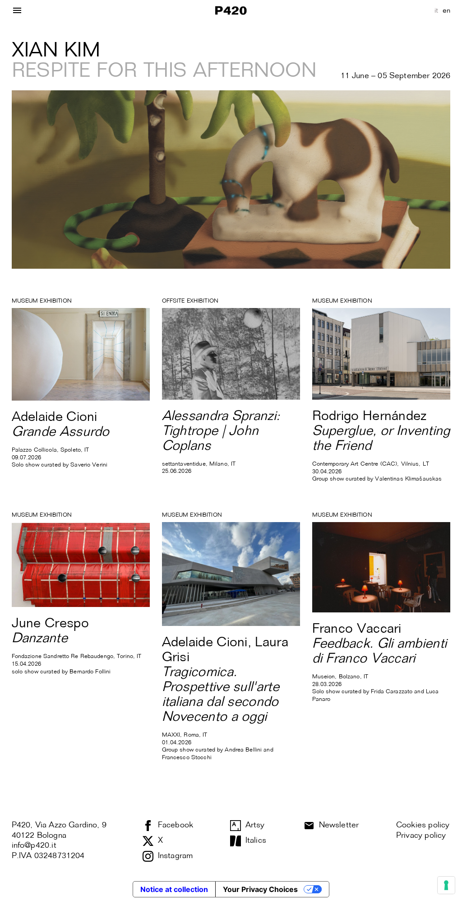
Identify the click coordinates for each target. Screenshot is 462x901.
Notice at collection (174, 889)
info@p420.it (34, 845)
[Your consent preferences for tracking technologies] (446, 885)
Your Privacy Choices (260, 889)
